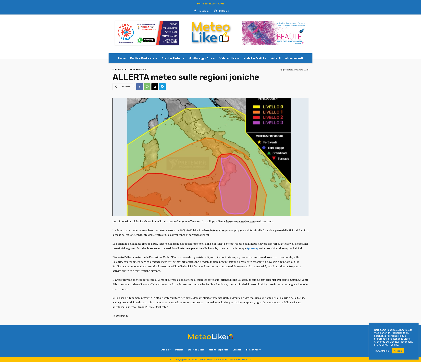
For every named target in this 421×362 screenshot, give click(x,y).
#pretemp (253, 248)
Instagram (224, 11)
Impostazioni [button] (382, 350)
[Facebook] (195, 11)
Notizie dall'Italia (138, 69)
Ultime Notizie (119, 69)
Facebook (204, 11)
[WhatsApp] (147, 86)
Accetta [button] (398, 350)
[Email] (154, 86)
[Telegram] (162, 86)
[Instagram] (215, 11)
